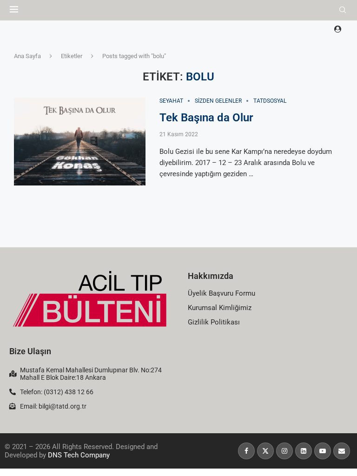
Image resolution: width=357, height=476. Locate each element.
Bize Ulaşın (30, 351)
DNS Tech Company (79, 455)
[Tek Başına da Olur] (79, 141)
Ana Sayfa (27, 56)
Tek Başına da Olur (206, 117)
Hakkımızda (210, 276)
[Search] (342, 10)
